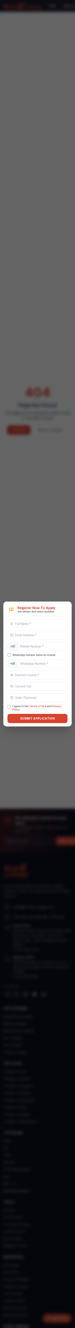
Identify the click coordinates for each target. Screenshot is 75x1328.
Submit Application (37, 718)
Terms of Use (37, 706)
